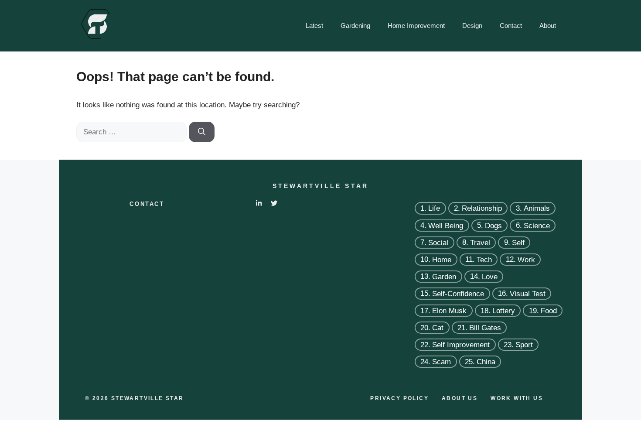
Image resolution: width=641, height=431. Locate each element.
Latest (314, 25)
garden (444, 276)
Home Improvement (416, 25)
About (547, 25)
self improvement (461, 345)
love (490, 276)
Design (472, 25)
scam (441, 362)
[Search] (202, 132)
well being (445, 225)
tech (484, 259)
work (526, 259)
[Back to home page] (95, 25)
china (486, 362)
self (518, 242)
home (441, 259)
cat (437, 328)
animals (537, 208)
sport (524, 345)
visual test (528, 293)
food (549, 311)
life (434, 208)
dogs (493, 225)
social (438, 242)
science (537, 225)
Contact (511, 25)
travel (480, 242)
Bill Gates (485, 328)
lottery (503, 311)
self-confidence (458, 293)
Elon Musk (449, 311)
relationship (482, 208)
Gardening (355, 25)
